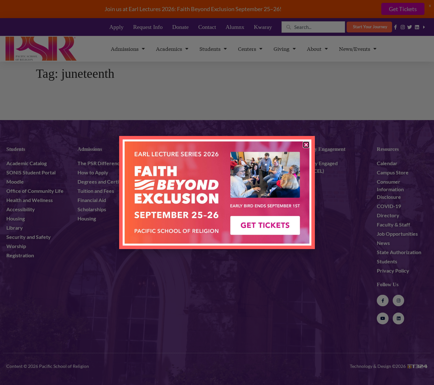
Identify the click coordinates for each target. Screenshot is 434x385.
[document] (217, 192)
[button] (306, 144)
